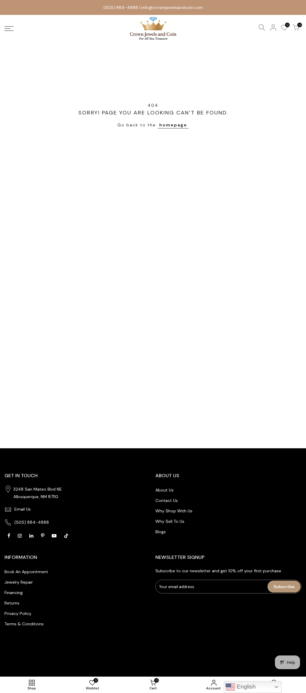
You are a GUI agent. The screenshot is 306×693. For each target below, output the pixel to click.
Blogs (160, 531)
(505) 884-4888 (120, 7)
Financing (13, 592)
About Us (164, 490)
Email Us (22, 509)
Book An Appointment (26, 571)
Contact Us (166, 500)
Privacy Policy (17, 613)
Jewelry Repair (18, 582)
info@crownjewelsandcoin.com (172, 7)
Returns (11, 603)
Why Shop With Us (173, 511)
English (245, 686)
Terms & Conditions (24, 624)
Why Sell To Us (169, 521)
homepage (173, 125)
